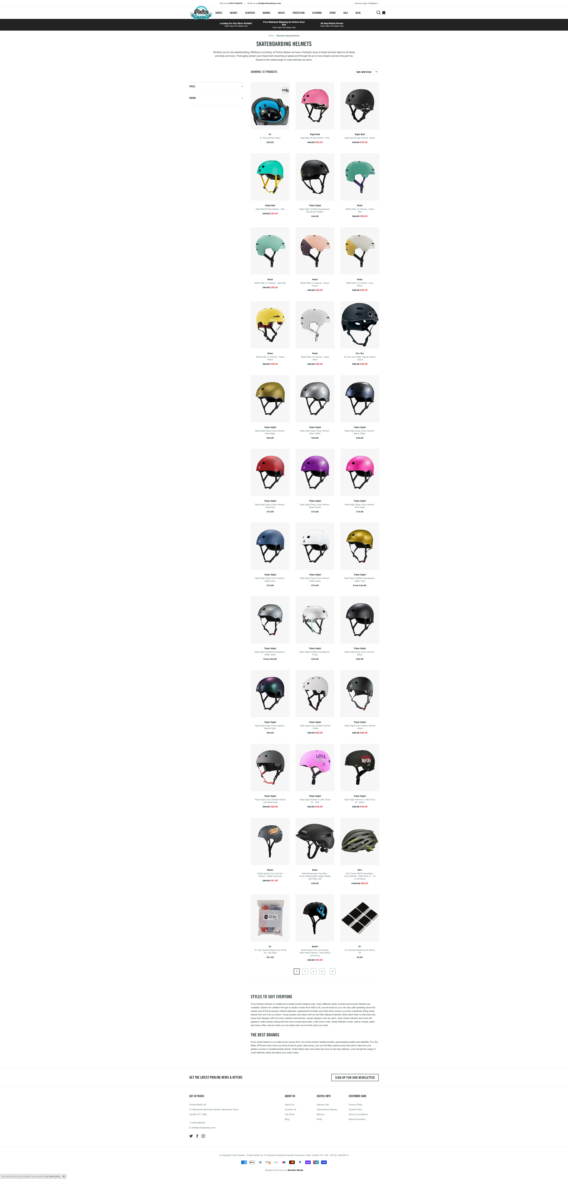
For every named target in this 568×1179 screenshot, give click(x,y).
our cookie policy (52, 1176)
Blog (358, 12)
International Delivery (327, 1109)
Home (271, 35)
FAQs (319, 1119)
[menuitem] (219, 13)
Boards (266, 12)
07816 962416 (198, 1122)
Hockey (233, 12)
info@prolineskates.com (204, 1127)
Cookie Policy (355, 1109)
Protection (299, 12)
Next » (332, 971)
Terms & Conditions (358, 1114)
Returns (320, 1114)
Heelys (281, 12)
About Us (289, 1104)
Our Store (290, 1114)
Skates (218, 12)
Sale (345, 12)
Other (332, 12)
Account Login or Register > (367, 3)
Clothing (317, 12)
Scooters (250, 12)
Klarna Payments (357, 1119)
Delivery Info (323, 1104)
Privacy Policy (356, 1104)
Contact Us (290, 1109)
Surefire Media (295, 1170)
